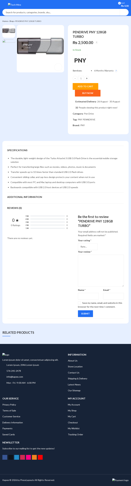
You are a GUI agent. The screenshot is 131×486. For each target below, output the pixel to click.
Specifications (17, 150)
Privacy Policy (9, 404)
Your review (85, 251)
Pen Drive (89, 113)
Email (106, 290)
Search (124, 12)
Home (5, 21)
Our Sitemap (74, 390)
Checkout (73, 422)
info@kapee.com (15, 376)
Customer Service (11, 416)
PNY (80, 60)
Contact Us (73, 372)
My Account (74, 404)
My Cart (72, 416)
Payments (7, 428)
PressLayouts (27, 480)
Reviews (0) (14, 207)
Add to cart (85, 86)
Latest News (74, 384)
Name (81, 290)
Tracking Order (75, 434)
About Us (72, 360)
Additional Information (24, 196)
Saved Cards (8, 434)
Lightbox (58, 67)
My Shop (72, 410)
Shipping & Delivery (77, 378)
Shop (11, 21)
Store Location (75, 366)
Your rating (84, 240)
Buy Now (87, 93)
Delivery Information (12, 422)
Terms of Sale (9, 410)
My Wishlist (74, 428)
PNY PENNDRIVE (86, 119)
